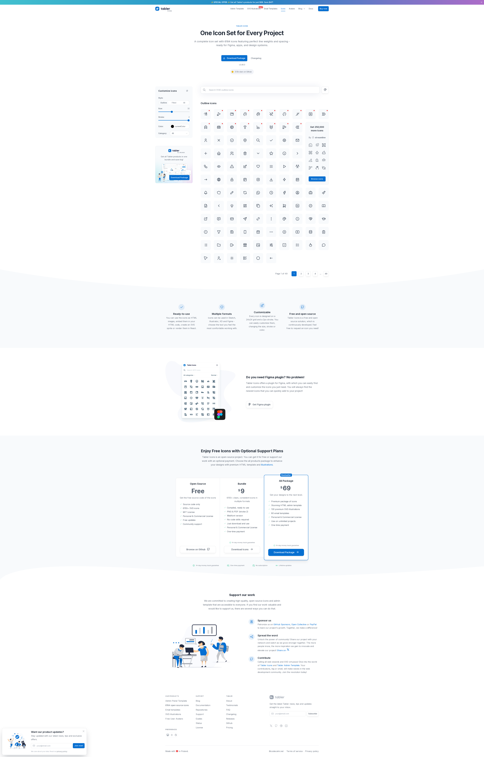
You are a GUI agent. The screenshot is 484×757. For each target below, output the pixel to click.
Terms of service (294, 751)
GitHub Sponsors (282, 624)
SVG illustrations (173, 714)
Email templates (172, 710)
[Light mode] (172, 735)
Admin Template (237, 9)
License (199, 727)
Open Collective (298, 624)
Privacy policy (312, 751)
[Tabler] (277, 697)
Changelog (256, 58)
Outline (163, 103)
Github (229, 723)
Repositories (201, 710)
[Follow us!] (271, 726)
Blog (300, 9)
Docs (311, 9)
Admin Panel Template (176, 701)
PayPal (313, 624)
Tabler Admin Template (288, 665)
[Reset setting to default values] (187, 90)
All (184, 103)
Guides (199, 718)
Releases (230, 718)
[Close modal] (84, 731)
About (229, 701)
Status (199, 723)
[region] (242, 2)
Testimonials (232, 705)
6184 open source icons (177, 705)
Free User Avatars (174, 718)
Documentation (203, 705)
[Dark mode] (176, 735)
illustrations (267, 464)
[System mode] (168, 735)
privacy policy (62, 751)
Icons (283, 9)
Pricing (229, 727)
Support (200, 714)
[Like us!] (281, 726)
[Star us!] (276, 726)
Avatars (292, 9)
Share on (281, 650)
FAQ (228, 710)
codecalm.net (277, 751)
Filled (174, 103)
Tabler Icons (266, 665)
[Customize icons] (325, 89)
